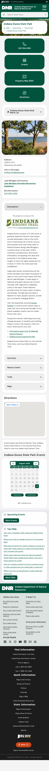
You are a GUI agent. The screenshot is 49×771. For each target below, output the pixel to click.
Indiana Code (24, 722)
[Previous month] (13, 463)
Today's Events (17, 495)
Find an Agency (23, 663)
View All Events (31, 495)
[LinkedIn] (25, 642)
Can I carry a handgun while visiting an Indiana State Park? (23, 534)
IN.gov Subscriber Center (9, 633)
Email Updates (23, 718)
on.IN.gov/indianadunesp (14, 172)
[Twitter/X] (10, 642)
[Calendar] (35, 642)
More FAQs (10, 577)
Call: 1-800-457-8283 (24, 667)
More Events (11, 520)
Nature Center (13, 367)
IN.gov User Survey (24, 680)
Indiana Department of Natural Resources (25, 8)
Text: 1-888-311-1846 (23, 671)
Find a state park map (34, 607)
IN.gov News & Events (23, 713)
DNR (7, 28)
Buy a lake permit (9, 623)
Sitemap (23, 692)
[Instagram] (15, 642)
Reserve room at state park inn (12, 615)
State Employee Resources (23, 701)
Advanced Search (23, 684)
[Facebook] (5, 642)
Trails (9, 377)
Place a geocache (32, 616)
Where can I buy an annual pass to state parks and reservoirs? (23, 572)
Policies (23, 688)
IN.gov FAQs (23, 696)
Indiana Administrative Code (23, 726)
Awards (23, 730)
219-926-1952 (10, 193)
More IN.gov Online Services (10, 628)
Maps (9, 386)
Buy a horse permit (10, 620)
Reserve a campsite (10, 607)
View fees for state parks (33, 602)
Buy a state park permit (12, 610)
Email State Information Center (24, 658)
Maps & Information (23, 709)
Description (12, 207)
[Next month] (35, 463)
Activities (11, 358)
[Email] (30, 642)
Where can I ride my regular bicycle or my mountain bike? (23, 540)
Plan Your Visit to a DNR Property (34, 627)
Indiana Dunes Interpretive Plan (22, 336)
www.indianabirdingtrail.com (28, 228)
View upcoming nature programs (34, 611)
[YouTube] (20, 642)
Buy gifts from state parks (10, 602)
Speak (23, 745)
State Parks (17, 28)
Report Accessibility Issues (23, 750)
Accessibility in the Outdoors (33, 633)
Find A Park (29, 28)
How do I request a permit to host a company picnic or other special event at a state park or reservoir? (24, 565)
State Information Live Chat (23, 654)
